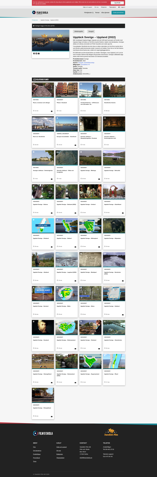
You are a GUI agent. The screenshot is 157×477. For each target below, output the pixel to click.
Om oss (58, 450)
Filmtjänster (88, 12)
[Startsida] (40, 13)
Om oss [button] (97, 7)
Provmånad (36, 458)
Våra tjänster (105, 12)
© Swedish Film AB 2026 (41, 474)
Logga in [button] (122, 7)
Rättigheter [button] (104, 7)
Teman (97, 12)
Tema (34, 461)
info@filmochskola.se (86, 457)
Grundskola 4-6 (85, 64)
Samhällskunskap (89, 62)
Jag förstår (117, 3)
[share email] (39, 53)
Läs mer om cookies (40, 3)
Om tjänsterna (37, 450)
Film (34, 447)
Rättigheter (59, 454)
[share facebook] (34, 53)
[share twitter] (36, 53)
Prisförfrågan (37, 454)
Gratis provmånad (118, 12)
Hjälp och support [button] (87, 7)
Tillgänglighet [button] (112, 7)
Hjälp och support (61, 447)
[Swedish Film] (113, 432)
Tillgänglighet (60, 458)
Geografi (80, 62)
